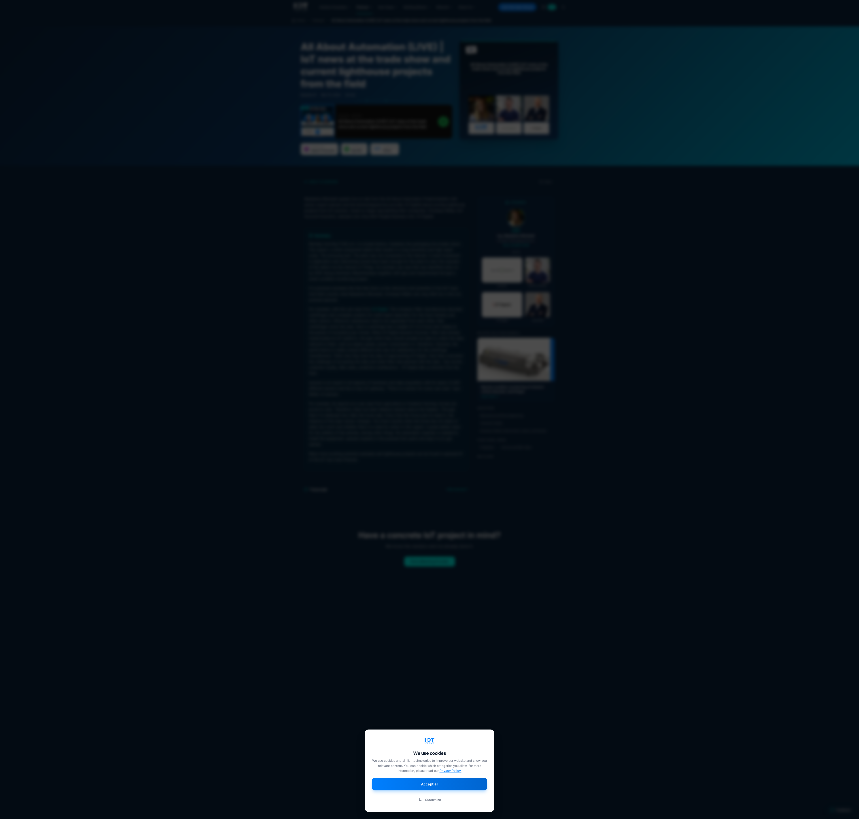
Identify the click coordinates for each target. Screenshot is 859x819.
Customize (433, 800)
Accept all (429, 784)
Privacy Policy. (450, 770)
